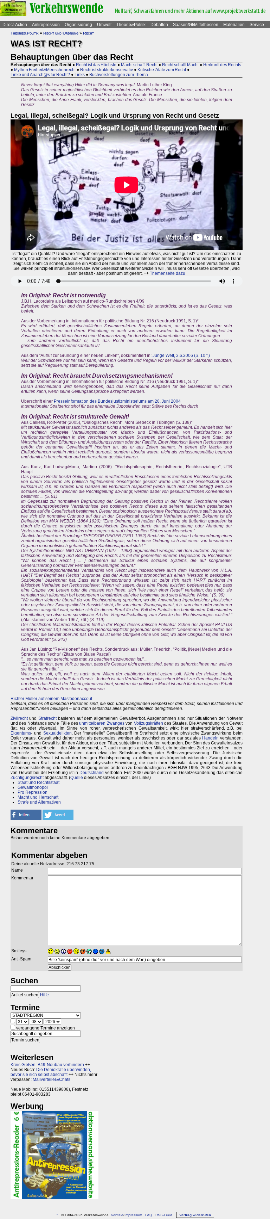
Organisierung (78, 24)
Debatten (159, 24)
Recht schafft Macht (180, 64)
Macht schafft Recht (139, 64)
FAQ (148, 1215)
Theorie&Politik (131, 24)
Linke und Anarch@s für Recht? (40, 74)
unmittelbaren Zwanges (101, 723)
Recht (88, 33)
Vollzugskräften (148, 723)
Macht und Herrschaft (38, 797)
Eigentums (21, 733)
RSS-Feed (163, 1215)
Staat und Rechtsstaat (38, 782)
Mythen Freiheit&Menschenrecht (45, 69)
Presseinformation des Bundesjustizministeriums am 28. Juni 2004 (117, 401)
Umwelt (104, 24)
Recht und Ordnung (60, 33)
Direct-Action (14, 24)
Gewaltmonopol (33, 787)
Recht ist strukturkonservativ (106, 69)
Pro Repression (32, 792)
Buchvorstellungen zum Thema (118, 74)
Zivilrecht (19, 718)
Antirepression (46, 24)
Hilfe (44, 994)
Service (257, 24)
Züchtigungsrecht (27, 777)
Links (80, 74)
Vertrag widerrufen (195, 1215)
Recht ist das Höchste (96, 64)
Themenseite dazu (167, 273)
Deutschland (91, 772)
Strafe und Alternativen (39, 802)
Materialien (234, 24)
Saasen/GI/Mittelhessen (195, 24)
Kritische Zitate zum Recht (161, 69)
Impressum (133, 1215)
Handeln (210, 738)
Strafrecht (47, 718)
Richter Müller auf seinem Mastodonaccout (51, 698)
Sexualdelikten (57, 733)
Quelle (76, 777)
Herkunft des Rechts (222, 64)
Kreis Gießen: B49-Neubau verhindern (47, 1064)
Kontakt (117, 1215)
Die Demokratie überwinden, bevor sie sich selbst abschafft (51, 1072)
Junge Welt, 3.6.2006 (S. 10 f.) (181, 355)
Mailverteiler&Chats (51, 1079)
